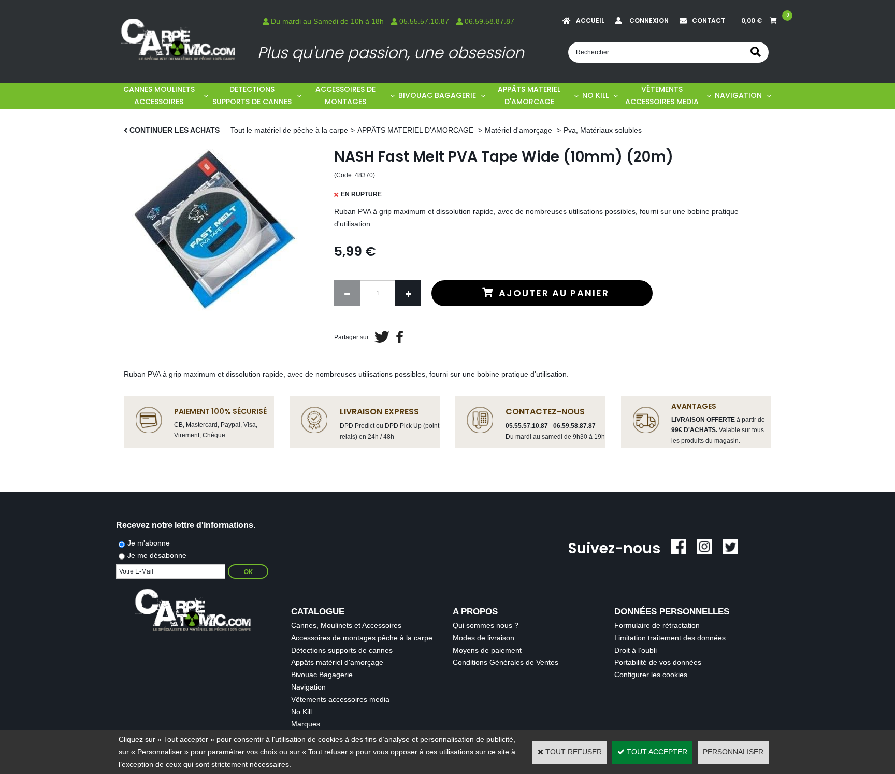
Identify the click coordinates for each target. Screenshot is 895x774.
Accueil (590, 20)
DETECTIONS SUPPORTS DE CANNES (252, 95)
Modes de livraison (483, 638)
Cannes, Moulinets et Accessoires (346, 625)
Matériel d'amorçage (519, 130)
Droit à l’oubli (635, 650)
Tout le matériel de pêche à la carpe (289, 130)
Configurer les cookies (650, 674)
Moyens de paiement (487, 650)
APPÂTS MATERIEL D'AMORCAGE (529, 95)
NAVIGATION (738, 95)
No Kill (301, 712)
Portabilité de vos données (657, 662)
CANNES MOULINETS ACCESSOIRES (159, 95)
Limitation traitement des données (670, 638)
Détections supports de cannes (342, 650)
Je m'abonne (148, 543)
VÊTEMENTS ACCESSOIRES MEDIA (662, 95)
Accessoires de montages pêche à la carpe (361, 638)
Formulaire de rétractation (657, 625)
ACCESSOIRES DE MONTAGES (345, 95)
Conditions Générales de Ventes (505, 662)
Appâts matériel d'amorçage (337, 662)
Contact (708, 20)
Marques (305, 724)
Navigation (308, 687)
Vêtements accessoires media (340, 699)
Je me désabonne (156, 555)
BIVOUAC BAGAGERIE (437, 95)
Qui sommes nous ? (485, 625)
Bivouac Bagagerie (322, 674)
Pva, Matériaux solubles (603, 130)
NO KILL (595, 95)
